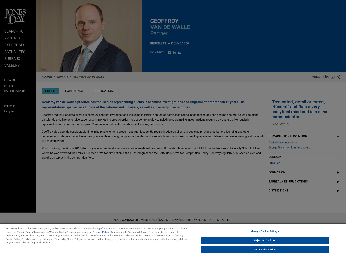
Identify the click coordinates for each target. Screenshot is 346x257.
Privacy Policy (101, 232)
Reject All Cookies (264, 240)
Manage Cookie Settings (265, 231)
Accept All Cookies (265, 249)
